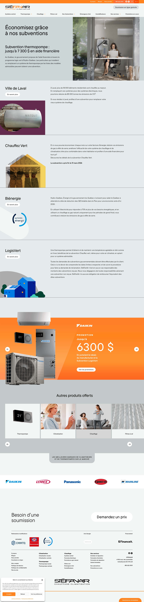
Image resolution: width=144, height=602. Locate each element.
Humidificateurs (101, 14)
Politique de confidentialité (27, 598)
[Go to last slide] (7, 349)
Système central (10, 14)
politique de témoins (16, 598)
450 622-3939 (119, 2)
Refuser (23, 594)
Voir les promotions (86, 369)
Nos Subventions (67, 14)
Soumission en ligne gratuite (126, 7)
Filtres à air (53, 14)
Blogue (100, 1)
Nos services (115, 14)
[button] (42, 580)
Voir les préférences (36, 594)
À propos (92, 1)
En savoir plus (12, 94)
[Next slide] (136, 349)
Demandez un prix (112, 517)
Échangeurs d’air (85, 14)
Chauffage (40, 14)
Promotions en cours (132, 14)
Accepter (9, 594)
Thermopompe (25, 14)
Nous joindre (108, 1)
